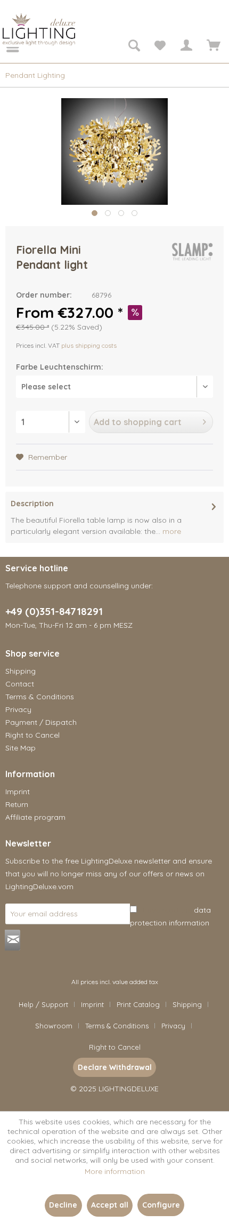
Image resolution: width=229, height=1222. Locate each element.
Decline (63, 1205)
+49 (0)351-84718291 (54, 611)
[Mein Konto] (186, 47)
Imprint (17, 791)
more (170, 531)
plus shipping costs (89, 345)
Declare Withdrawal (115, 1067)
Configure (161, 1205)
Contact (19, 684)
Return (16, 804)
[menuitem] (5, 47)
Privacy (18, 709)
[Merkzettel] (159, 47)
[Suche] (133, 47)
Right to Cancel (32, 735)
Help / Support (43, 1004)
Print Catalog (138, 1004)
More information (115, 1171)
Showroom (53, 1025)
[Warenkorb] (212, 47)
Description (32, 503)
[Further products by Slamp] (192, 251)
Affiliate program (35, 817)
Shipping (20, 671)
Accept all (109, 1205)
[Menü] (5, 47)
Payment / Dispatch (41, 722)
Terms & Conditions (39, 696)
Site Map (20, 748)
